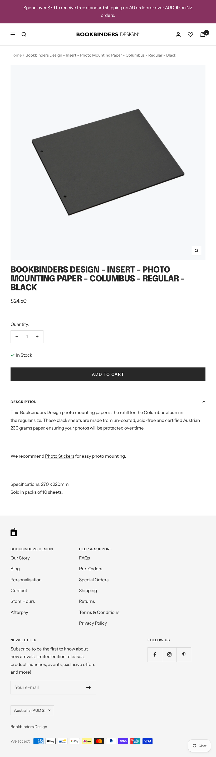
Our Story (20, 558)
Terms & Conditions (99, 612)
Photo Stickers (59, 456)
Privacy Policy (93, 623)
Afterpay (19, 612)
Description (24, 402)
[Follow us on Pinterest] (183, 654)
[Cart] (202, 34)
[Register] (88, 687)
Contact (19, 590)
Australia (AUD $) (30, 710)
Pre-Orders (90, 568)
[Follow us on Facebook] (155, 654)
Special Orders (94, 579)
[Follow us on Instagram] (169, 654)
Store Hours (23, 601)
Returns (87, 601)
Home (16, 55)
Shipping (88, 590)
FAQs (84, 558)
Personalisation (26, 579)
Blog (15, 568)
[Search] (24, 34)
